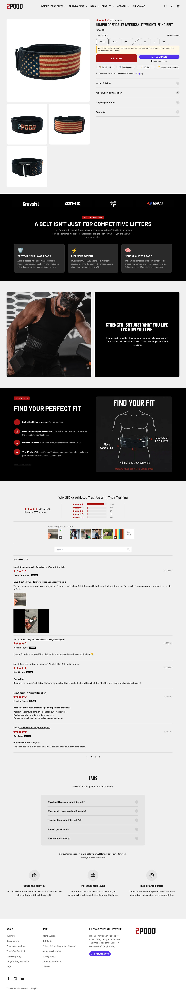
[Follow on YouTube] (22, 979)
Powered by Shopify (29, 988)
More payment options (159, 61)
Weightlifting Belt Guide (18, 961)
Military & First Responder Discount (59, 946)
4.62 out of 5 (44, 509)
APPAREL (122, 6)
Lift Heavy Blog (14, 956)
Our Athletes (13, 941)
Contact (46, 966)
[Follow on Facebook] (8, 979)
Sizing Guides (48, 935)
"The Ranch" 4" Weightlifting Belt (34, 727)
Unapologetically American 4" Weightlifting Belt (42, 567)
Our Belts (11, 935)
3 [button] (95, 757)
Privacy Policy (49, 956)
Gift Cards (47, 941)
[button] (103, 20)
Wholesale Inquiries (16, 946)
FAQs (9, 966)
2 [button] (91, 757)
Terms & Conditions (51, 961)
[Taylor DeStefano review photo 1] (20, 599)
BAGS (93, 6)
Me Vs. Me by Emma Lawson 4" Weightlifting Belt (42, 639)
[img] (20, 571)
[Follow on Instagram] (15, 979)
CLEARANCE (139, 6)
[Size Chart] (171, 35)
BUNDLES (106, 6)
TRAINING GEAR (76, 6)
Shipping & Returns (51, 951)
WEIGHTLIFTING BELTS (52, 6)
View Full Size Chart (22, 464)
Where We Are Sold (16, 951)
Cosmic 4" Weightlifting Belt (32, 692)
